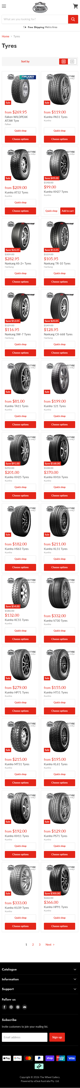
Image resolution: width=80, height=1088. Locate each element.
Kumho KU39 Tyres (17, 907)
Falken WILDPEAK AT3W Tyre (16, 118)
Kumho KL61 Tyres (56, 764)
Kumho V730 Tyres (56, 620)
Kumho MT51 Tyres (17, 764)
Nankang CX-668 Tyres (58, 334)
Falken (8, 124)
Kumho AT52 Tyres (16, 192)
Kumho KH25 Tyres (17, 477)
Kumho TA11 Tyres (16, 406)
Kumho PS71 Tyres (55, 836)
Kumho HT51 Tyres (56, 692)
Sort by (25, 61)
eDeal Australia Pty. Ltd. (46, 1081)
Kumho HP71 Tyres (17, 692)
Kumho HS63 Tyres (17, 548)
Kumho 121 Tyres (55, 406)
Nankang (9, 266)
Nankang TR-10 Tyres (57, 263)
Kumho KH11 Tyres (17, 836)
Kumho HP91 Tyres (56, 907)
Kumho (47, 120)
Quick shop (20, 130)
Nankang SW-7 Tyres (18, 334)
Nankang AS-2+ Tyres (18, 263)
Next (49, 944)
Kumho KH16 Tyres (56, 477)
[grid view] (63, 61)
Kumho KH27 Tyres (56, 191)
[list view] (72, 61)
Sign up (57, 1037)
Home (5, 36)
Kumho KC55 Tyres (17, 619)
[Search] (73, 19)
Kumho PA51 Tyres (56, 117)
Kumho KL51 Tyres (56, 548)
